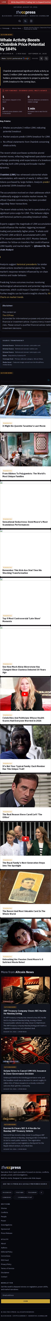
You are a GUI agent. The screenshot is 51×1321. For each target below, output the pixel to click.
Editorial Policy (6, 1252)
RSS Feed (5, 1260)
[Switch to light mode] (25, 21)
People (4, 1216)
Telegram (32, 1192)
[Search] (19, 21)
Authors (4, 1248)
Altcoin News (16, 28)
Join (25, 1301)
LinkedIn (7, 1197)
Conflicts (4, 1212)
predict (46, 182)
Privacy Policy (6, 1264)
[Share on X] (41, 58)
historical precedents (27, 264)
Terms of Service (7, 1268)
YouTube (20, 1192)
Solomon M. (8, 54)
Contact (4, 1277)
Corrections (5, 1256)
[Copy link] (46, 58)
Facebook (7, 1192)
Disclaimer (5, 1272)
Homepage (5, 28)
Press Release (6, 1233)
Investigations (6, 1225)
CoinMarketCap (25, 1197)
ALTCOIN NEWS (6, 34)
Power (3, 1221)
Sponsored (5, 1229)
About (3, 1243)
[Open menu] (31, 21)
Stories (4, 1208)
